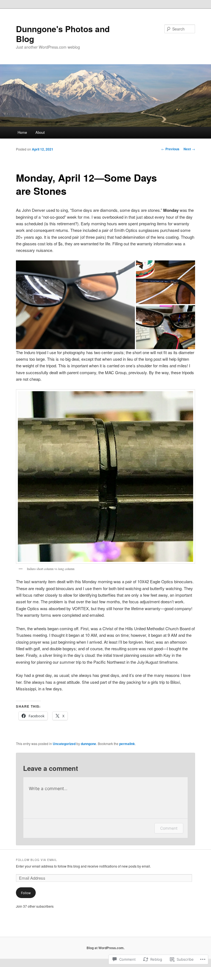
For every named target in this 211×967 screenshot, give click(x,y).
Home (22, 132)
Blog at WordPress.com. (105, 947)
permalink (127, 743)
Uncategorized (64, 743)
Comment (168, 828)
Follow (26, 892)
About (40, 132)
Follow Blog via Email (36, 860)
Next (189, 148)
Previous (170, 148)
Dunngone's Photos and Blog (63, 34)
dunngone (88, 743)
